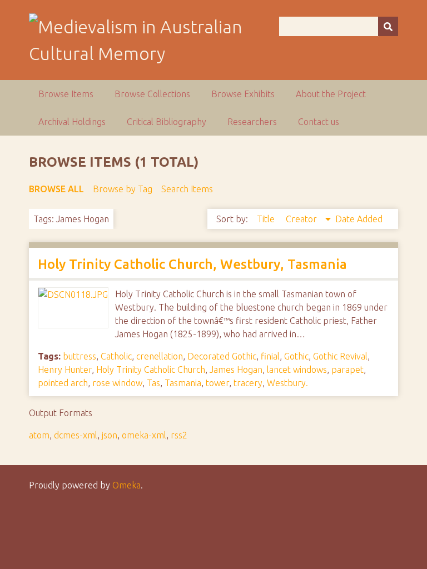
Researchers (252, 122)
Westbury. (287, 383)
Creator (302, 219)
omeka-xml (144, 435)
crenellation (159, 356)
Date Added (359, 219)
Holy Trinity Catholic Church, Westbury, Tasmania (192, 264)
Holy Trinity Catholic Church (150, 370)
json (109, 435)
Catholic (116, 356)
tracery (248, 383)
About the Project (331, 94)
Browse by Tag (122, 189)
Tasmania (183, 383)
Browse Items (65, 94)
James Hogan (236, 370)
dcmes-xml (75, 435)
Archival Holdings (72, 122)
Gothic (296, 356)
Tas (153, 383)
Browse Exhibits (243, 94)
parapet (347, 370)
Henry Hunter (65, 370)
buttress (79, 356)
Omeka (126, 485)
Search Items (187, 189)
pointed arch (63, 383)
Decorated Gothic (221, 356)
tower (217, 383)
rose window (117, 383)
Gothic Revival (340, 356)
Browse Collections (152, 94)
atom (39, 435)
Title (267, 219)
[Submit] (388, 26)
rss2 (179, 435)
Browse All (56, 189)
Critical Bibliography (166, 122)
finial (270, 356)
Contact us (318, 122)
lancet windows (297, 370)
